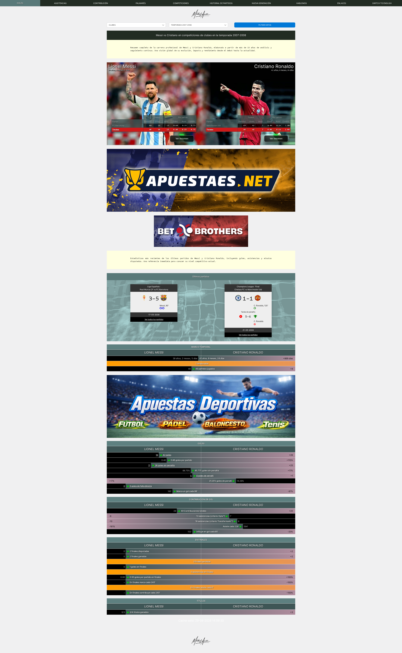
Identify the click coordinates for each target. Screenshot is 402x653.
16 (157, 455)
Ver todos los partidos (154, 319)
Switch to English (382, 3)
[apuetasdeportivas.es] (201, 406)
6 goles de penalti (205, 475)
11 (149, 465)
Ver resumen (182, 138)
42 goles (166, 455)
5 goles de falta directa (140, 486)
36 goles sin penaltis (165, 465)
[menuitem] (20, 3)
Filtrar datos (264, 25)
